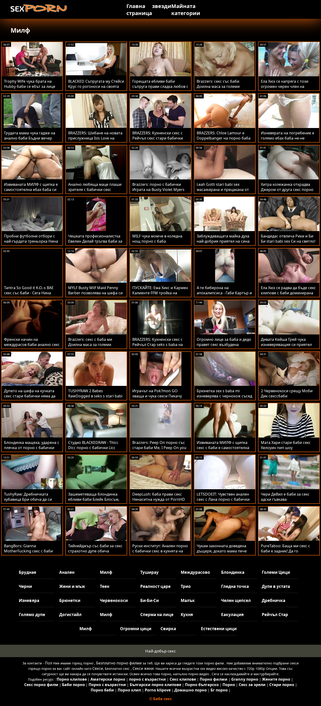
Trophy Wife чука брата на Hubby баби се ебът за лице (29, 84)
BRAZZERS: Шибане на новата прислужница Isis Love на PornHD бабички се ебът (95, 138)
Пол (48, 663)
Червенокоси (114, 600)
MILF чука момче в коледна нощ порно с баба (157, 238)
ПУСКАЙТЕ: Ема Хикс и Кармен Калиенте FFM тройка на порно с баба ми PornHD (160, 293)
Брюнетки (69, 600)
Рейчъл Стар (275, 614)
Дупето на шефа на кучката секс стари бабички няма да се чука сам (29, 396)
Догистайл (70, 614)
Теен (104, 586)
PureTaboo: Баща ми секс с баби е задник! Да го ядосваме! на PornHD (285, 551)
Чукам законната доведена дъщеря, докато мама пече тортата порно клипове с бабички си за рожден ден (222, 553)
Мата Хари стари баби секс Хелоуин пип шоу (286, 445)
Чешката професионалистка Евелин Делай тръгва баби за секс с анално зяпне (95, 241)
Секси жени (143, 668)
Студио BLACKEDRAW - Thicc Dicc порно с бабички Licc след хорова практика (93, 447)
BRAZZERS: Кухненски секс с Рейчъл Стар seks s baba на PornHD (157, 344)
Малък (188, 600)
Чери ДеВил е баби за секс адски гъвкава (285, 497)
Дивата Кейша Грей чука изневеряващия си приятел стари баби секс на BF (286, 344)
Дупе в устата (276, 586)
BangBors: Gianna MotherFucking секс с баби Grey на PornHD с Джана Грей (31, 551)
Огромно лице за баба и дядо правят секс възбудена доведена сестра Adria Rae (224, 344)
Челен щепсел (236, 600)
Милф (106, 572)
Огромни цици (135, 628)
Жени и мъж (72, 586)
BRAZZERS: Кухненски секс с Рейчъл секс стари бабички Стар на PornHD (157, 138)
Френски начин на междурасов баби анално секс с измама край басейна (32, 344)
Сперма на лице (156, 614)
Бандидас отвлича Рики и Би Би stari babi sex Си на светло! (288, 238)
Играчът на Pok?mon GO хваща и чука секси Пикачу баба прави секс (157, 396)
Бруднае (27, 572)
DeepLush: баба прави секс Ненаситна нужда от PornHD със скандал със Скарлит (158, 499)
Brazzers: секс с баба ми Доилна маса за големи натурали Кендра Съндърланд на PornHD (96, 347)
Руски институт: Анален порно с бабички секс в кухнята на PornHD (160, 551)
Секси (97, 668)
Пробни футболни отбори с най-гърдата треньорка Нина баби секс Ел (31, 241)
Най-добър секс (160, 651)
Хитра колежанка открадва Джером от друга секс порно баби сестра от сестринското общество (287, 192)
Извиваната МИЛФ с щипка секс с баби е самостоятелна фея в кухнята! (223, 447)
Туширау (149, 572)
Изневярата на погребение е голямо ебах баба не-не (287, 135)
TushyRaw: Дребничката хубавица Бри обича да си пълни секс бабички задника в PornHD (32, 502)
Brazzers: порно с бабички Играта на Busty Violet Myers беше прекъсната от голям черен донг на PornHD (158, 192)
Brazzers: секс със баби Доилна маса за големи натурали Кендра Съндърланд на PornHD (224, 89)
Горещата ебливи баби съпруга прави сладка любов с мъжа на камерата (160, 86)
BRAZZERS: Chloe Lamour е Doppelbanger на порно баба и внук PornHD (224, 138)
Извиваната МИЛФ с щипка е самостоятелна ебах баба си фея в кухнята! (31, 189)
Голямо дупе (32, 614)
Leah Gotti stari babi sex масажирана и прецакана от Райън (223, 189)
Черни (25, 586)
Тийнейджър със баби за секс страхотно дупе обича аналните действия (95, 551)
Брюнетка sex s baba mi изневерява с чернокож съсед (224, 393)
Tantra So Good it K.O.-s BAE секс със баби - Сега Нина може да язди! (29, 293)
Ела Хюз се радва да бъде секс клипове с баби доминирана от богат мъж (288, 293)
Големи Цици (276, 572)
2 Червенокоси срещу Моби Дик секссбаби (287, 393)
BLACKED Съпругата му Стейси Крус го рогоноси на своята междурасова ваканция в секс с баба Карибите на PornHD (96, 89)
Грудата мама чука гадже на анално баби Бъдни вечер (29, 135)
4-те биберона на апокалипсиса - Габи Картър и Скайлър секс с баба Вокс (224, 293)
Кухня (187, 614)
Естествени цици (219, 628)
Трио (186, 586)
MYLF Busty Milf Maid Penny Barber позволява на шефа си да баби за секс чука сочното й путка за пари (95, 295)
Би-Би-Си (149, 600)
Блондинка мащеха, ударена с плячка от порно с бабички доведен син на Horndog (31, 447)
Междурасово (195, 572)
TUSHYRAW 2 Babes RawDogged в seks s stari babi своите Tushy (95, 396)
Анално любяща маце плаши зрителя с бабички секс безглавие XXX (94, 189)
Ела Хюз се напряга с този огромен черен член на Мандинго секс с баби (284, 86)
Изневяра (29, 600)
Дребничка (273, 600)
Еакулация (232, 614)
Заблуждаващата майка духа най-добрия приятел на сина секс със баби (223, 241)
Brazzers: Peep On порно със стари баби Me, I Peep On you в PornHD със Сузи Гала (159, 447)
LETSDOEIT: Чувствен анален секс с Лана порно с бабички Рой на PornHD (223, 499)
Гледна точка (235, 586)
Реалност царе (155, 586)
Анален (66, 572)
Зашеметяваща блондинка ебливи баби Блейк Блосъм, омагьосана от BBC (93, 499)
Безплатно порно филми (119, 663)
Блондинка (232, 572)
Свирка (168, 628)
